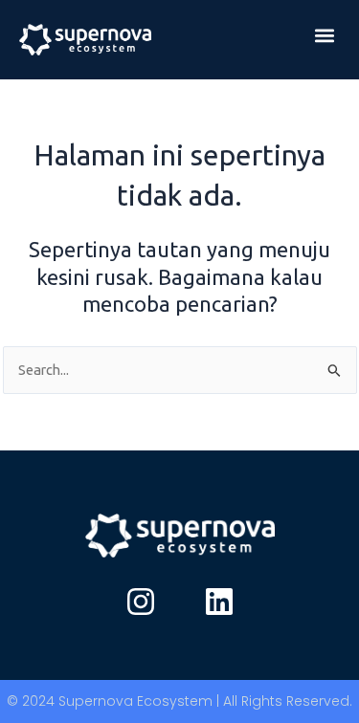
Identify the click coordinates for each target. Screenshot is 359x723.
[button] (324, 35)
